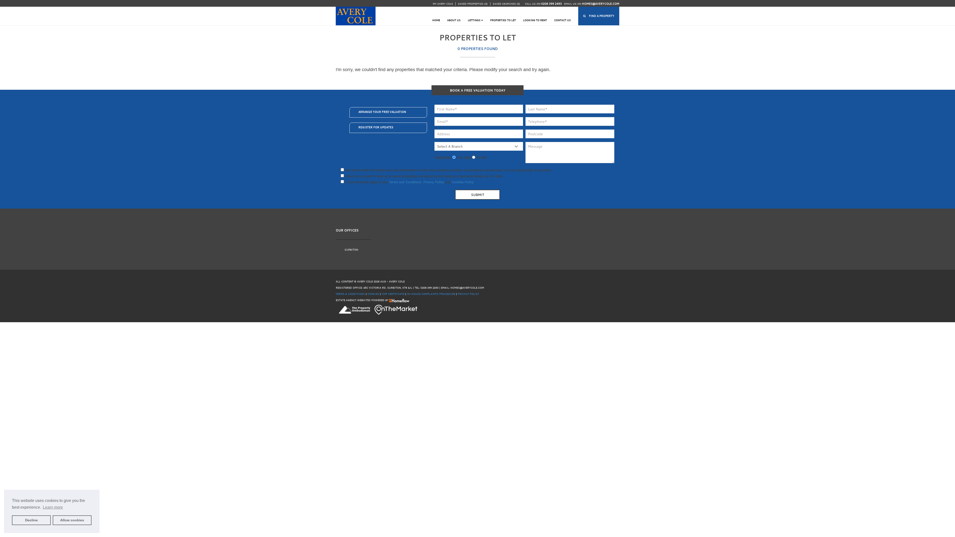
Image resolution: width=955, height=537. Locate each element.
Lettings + (475, 20)
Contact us (562, 20)
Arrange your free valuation (382, 112)
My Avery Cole (443, 3)
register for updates (375, 127)
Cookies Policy (463, 182)
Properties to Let (503, 20)
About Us (454, 20)
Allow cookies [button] (72, 520)
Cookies (373, 294)
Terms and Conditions (405, 182)
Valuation (442, 157)
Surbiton (351, 249)
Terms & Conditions (350, 294)
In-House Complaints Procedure (431, 294)
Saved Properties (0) (473, 3)
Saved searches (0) (506, 3)
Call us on (543, 3)
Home (436, 20)
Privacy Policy (433, 182)
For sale (463, 157)
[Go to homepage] (356, 14)
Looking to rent (535, 20)
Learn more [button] (53, 507)
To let (480, 157)
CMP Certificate (393, 294)
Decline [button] (31, 520)
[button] (598, 16)
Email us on (591, 3)
